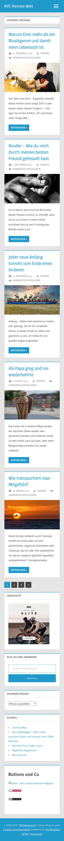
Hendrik (44, 53)
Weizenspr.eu (19, 754)
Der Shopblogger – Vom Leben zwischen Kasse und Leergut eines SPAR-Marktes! (31, 736)
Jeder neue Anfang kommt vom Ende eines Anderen (30, 263)
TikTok (25, 833)
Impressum (37, 833)
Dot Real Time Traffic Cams (27, 745)
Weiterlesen (18, 127)
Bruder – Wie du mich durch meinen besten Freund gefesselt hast (29, 152)
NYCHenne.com (28, 825)
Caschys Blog (19, 727)
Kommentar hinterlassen (26, 57)
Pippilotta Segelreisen (24, 750)
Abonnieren (32, 678)
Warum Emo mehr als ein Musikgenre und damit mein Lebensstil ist (32, 40)
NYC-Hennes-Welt (18, 6)
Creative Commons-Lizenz (16, 829)
